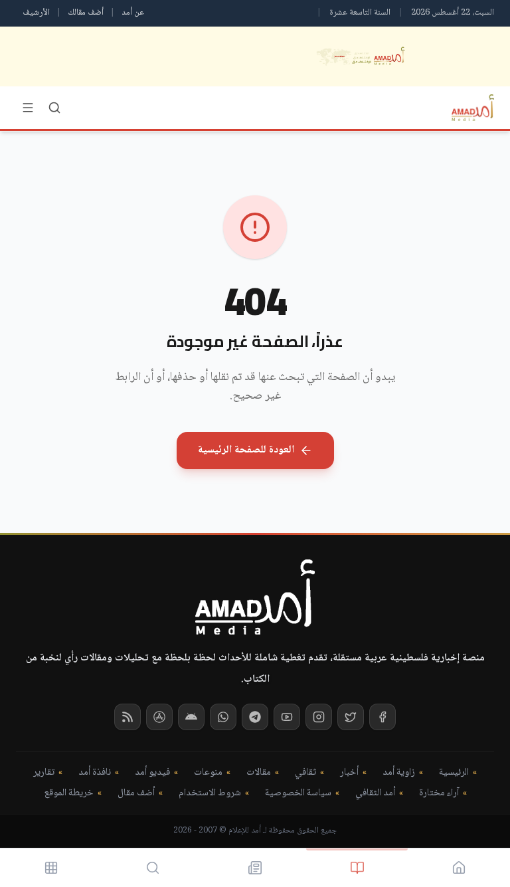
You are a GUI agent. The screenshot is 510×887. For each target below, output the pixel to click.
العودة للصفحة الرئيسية (246, 450)
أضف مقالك (86, 12)
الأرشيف (36, 12)
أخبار (349, 773)
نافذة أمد (94, 773)
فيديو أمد (152, 773)
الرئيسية (454, 773)
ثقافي (305, 773)
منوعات (208, 773)
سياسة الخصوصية (298, 793)
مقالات (258, 773)
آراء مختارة (439, 793)
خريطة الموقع (69, 793)
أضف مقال (136, 793)
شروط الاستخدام (210, 793)
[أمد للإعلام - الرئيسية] (473, 107)
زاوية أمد (398, 773)
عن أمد (133, 12)
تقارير (43, 773)
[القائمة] (28, 108)
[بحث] (54, 108)
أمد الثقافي (375, 793)
